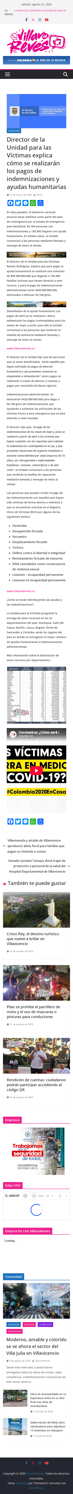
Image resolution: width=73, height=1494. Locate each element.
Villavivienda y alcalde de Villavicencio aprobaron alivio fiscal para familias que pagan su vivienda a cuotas (35, 845)
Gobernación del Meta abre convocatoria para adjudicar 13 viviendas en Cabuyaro (40, 12)
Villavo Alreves (42, 1360)
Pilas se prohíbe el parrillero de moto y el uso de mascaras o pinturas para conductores (33, 1011)
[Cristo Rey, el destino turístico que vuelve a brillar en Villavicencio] (36, 895)
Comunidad (14, 130)
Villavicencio (14, 1331)
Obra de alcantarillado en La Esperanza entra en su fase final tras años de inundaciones (48, 1400)
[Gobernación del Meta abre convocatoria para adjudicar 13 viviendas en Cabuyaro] (15, 1429)
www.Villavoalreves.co (21, 348)
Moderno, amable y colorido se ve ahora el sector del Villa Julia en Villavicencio (36, 1346)
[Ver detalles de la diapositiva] (36, 60)
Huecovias (29, 1324)
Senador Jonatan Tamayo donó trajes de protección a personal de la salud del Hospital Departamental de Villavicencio (37, 866)
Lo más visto (45, 1324)
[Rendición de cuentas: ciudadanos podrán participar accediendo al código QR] (36, 1040)
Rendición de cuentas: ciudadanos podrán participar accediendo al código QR (36, 1084)
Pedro (39, 194)
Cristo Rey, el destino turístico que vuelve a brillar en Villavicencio (33, 938)
